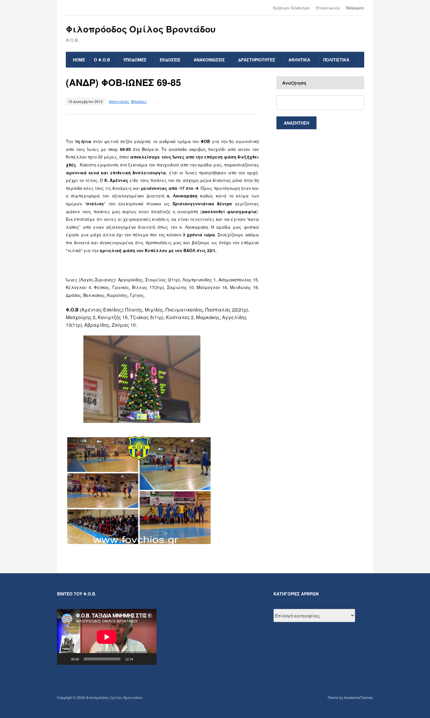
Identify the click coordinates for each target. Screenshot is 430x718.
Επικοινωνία (328, 8)
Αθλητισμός (119, 101)
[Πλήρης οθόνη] (149, 659)
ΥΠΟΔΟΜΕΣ (135, 60)
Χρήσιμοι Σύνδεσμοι (291, 8)
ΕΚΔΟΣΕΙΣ (170, 60)
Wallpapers (355, 8)
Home (79, 60)
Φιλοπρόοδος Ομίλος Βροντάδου (141, 29)
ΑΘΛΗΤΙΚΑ (299, 60)
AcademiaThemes (358, 697)
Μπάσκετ (139, 101)
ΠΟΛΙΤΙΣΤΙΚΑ (336, 60)
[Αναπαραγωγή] (65, 659)
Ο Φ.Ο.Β (102, 60)
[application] (106, 637)
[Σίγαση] (139, 659)
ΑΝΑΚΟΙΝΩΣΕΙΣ (209, 60)
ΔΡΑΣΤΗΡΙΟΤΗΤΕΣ (256, 60)
